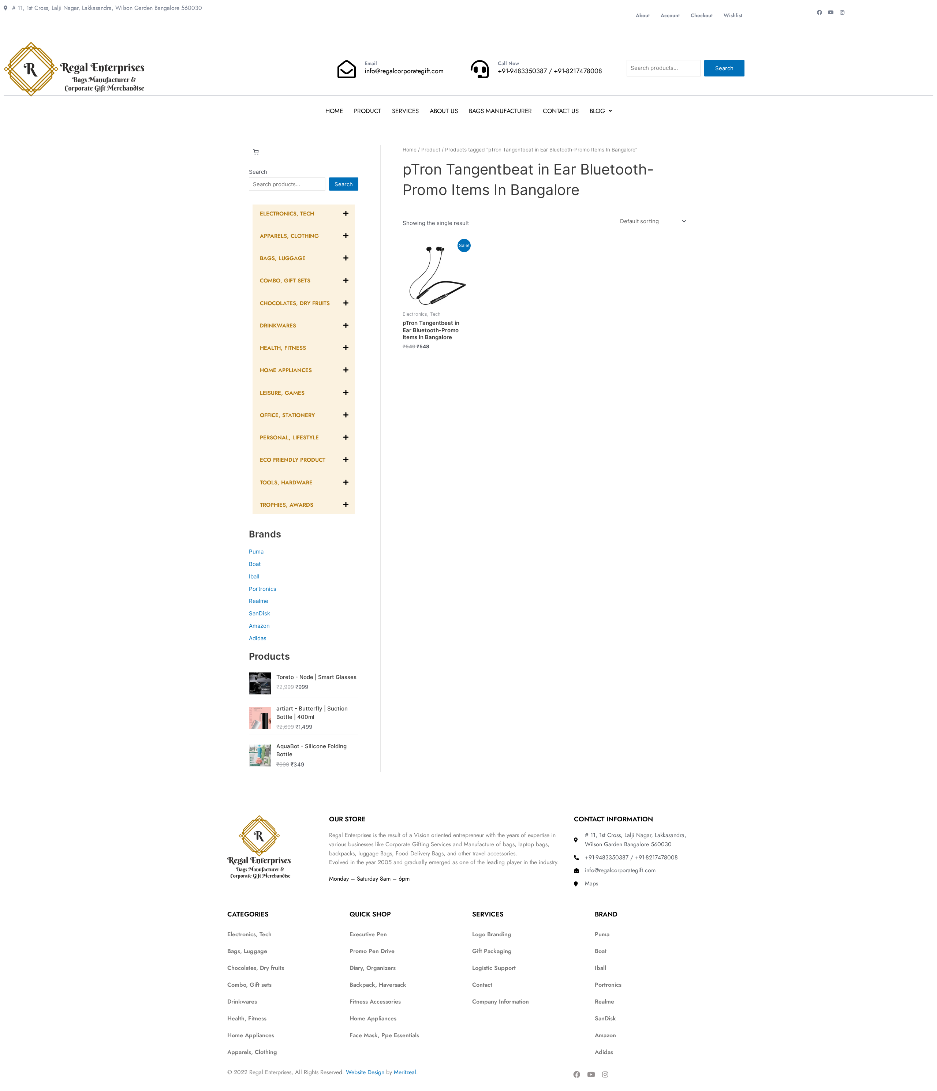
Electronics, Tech (287, 214)
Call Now (508, 63)
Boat (255, 564)
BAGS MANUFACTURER (500, 110)
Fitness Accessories (375, 1001)
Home (334, 110)
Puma (256, 551)
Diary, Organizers (373, 968)
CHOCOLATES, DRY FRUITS (295, 303)
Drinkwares (242, 1001)
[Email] (346, 69)
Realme (258, 600)
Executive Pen (368, 934)
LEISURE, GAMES (282, 393)
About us (444, 110)
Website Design (365, 1072)
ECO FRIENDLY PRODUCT (292, 460)
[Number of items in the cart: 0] (256, 152)
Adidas (257, 638)
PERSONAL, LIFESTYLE (289, 438)
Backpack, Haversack (378, 985)
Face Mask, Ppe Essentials (384, 1035)
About (643, 15)
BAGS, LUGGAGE (283, 258)
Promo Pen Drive (372, 951)
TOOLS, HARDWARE (286, 483)
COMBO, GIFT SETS (285, 281)
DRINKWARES (278, 326)
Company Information (500, 1001)
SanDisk (259, 613)
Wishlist (733, 15)
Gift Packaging (492, 951)
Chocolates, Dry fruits (255, 968)
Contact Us (561, 110)
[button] (600, 111)
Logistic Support (494, 968)
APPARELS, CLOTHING (289, 236)
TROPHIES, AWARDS (286, 505)
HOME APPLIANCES (286, 370)
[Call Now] (480, 69)
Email (371, 63)
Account (670, 15)
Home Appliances (250, 1035)
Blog (597, 110)
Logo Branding (491, 934)
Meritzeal (405, 1072)
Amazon (259, 625)
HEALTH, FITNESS (283, 348)
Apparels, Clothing (252, 1052)
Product (367, 110)
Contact (482, 985)
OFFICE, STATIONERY (287, 415)
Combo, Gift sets (249, 985)
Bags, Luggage (247, 951)
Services (405, 110)
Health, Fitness (246, 1018)
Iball (254, 576)
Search (724, 68)
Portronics (262, 588)
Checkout (702, 15)
